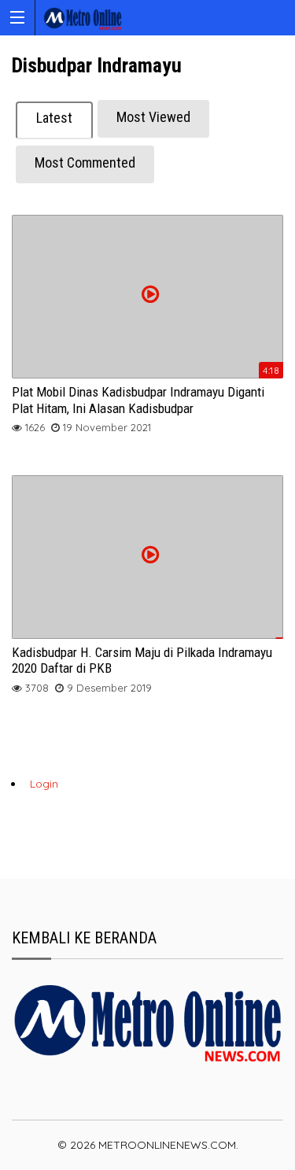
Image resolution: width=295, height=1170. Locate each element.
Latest (54, 117)
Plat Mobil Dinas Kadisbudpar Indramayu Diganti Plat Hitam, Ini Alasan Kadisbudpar (138, 399)
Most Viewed (153, 117)
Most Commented (85, 162)
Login (44, 784)
